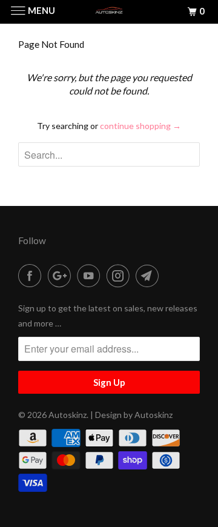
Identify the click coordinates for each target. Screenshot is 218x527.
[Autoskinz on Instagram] (120, 275)
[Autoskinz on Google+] (62, 275)
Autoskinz (67, 414)
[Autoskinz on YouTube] (91, 275)
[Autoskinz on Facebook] (32, 275)
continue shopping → (140, 126)
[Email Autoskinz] (150, 275)
